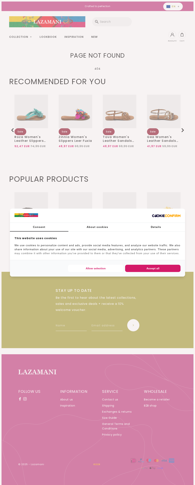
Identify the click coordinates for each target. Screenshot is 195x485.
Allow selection (96, 268)
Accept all (152, 268)
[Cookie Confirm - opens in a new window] (166, 215)
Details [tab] (156, 226)
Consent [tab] (39, 226)
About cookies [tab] (97, 226)
